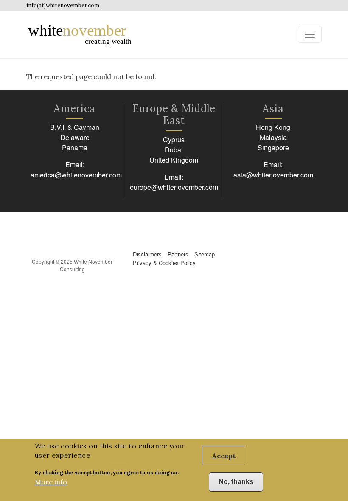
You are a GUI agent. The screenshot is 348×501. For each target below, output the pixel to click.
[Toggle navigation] (310, 34)
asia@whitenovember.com (273, 175)
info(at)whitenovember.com (62, 5)
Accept (224, 455)
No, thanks (236, 481)
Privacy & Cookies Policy (164, 263)
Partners (178, 254)
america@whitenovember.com (76, 175)
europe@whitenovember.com (174, 187)
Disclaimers (147, 254)
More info (51, 482)
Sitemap (204, 254)
